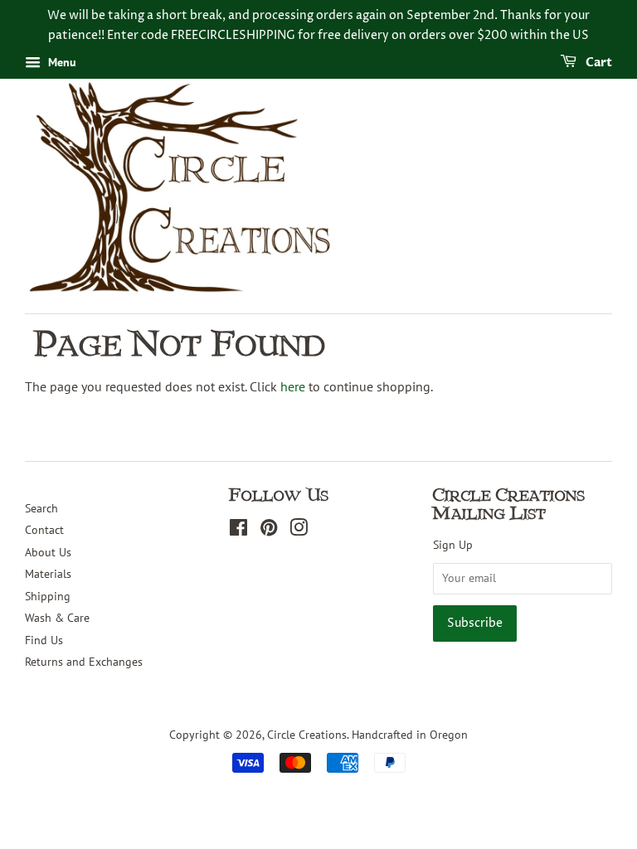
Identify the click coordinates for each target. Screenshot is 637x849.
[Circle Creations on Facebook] (238, 530)
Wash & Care (57, 617)
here (292, 386)
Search (41, 508)
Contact (44, 529)
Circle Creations (307, 734)
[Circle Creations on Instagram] (298, 530)
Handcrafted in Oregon (410, 734)
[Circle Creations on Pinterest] (269, 530)
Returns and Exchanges (84, 661)
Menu (60, 62)
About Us (48, 552)
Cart (597, 62)
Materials (48, 573)
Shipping (48, 596)
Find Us (44, 640)
